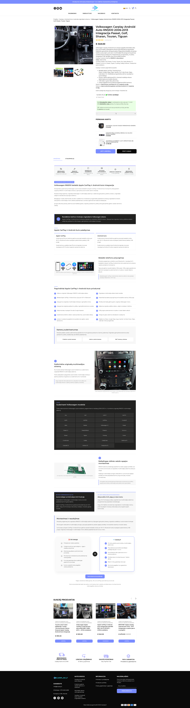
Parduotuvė (87, 13)
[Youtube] (60, 8)
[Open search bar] (129, 8)
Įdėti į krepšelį (105, 151)
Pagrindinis (72, 13)
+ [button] (135, 114)
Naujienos (101, 13)
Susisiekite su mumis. (103, 109)
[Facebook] (58, 8)
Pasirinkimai (106, 641)
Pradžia (55, 19)
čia (126, 90)
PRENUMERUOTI (127, 691)
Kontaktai (115, 13)
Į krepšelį (63, 641)
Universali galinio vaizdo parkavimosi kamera (121, 125)
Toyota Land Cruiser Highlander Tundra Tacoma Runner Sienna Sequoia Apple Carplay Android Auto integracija (62, 628)
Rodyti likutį (101, 97)
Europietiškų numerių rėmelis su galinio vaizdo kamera (119, 133)
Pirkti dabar (126, 151)
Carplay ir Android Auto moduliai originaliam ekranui (74, 19)
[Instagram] (54, 698)
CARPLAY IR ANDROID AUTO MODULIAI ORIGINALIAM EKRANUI (63, 622)
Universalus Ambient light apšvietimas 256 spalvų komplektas (119, 141)
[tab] (56, 158)
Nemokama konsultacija (95, 576)
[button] (136, 598)
